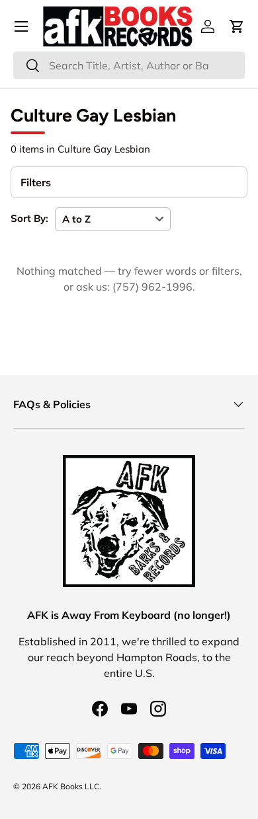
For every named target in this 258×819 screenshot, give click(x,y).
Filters (36, 182)
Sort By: (29, 218)
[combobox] (129, 65)
